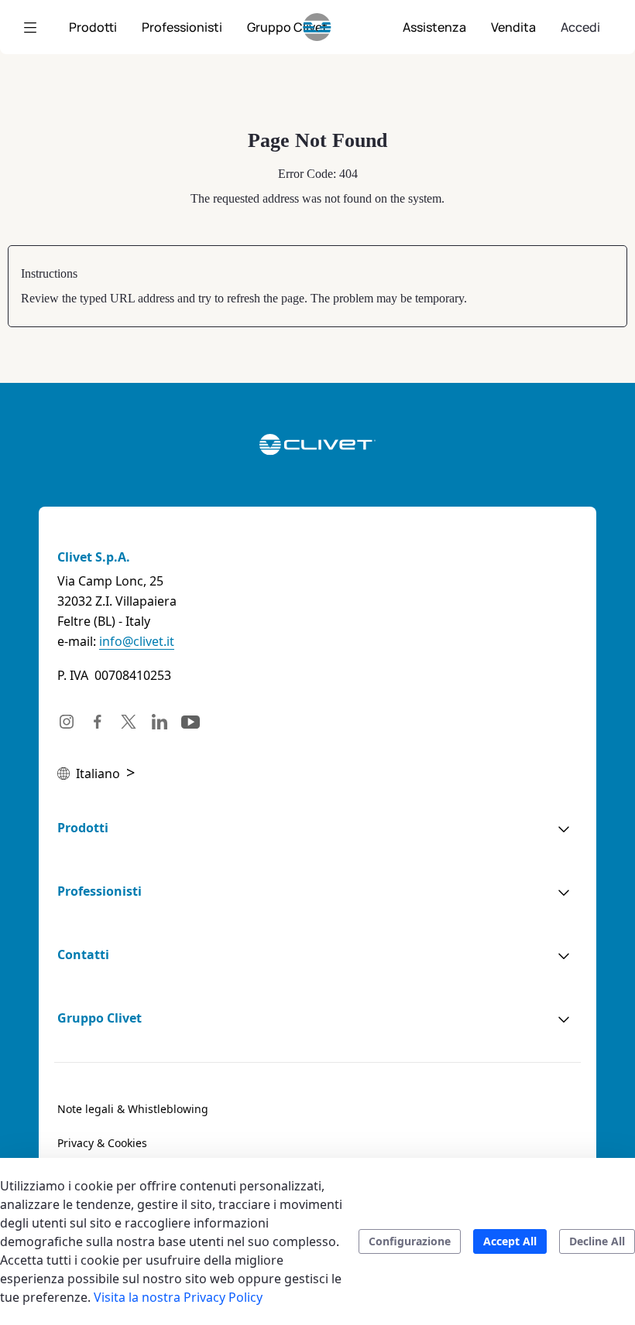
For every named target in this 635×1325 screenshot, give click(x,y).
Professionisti (99, 891)
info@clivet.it (136, 641)
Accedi (580, 27)
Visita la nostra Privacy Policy (178, 1297)
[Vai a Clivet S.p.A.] (317, 27)
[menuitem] (93, 27)
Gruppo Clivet (99, 1017)
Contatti (83, 954)
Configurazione (410, 1241)
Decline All (597, 1241)
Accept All (510, 1241)
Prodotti (82, 827)
